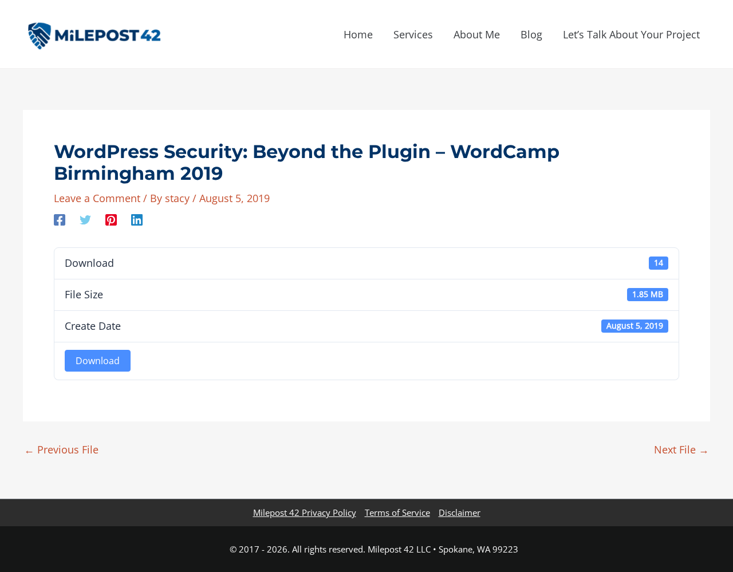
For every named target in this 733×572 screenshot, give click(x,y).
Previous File (61, 449)
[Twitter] (85, 219)
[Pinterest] (111, 219)
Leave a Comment (97, 198)
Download (98, 360)
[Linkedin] (137, 219)
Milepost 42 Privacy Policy (304, 512)
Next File (681, 449)
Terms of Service (397, 512)
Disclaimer (459, 512)
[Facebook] (59, 219)
